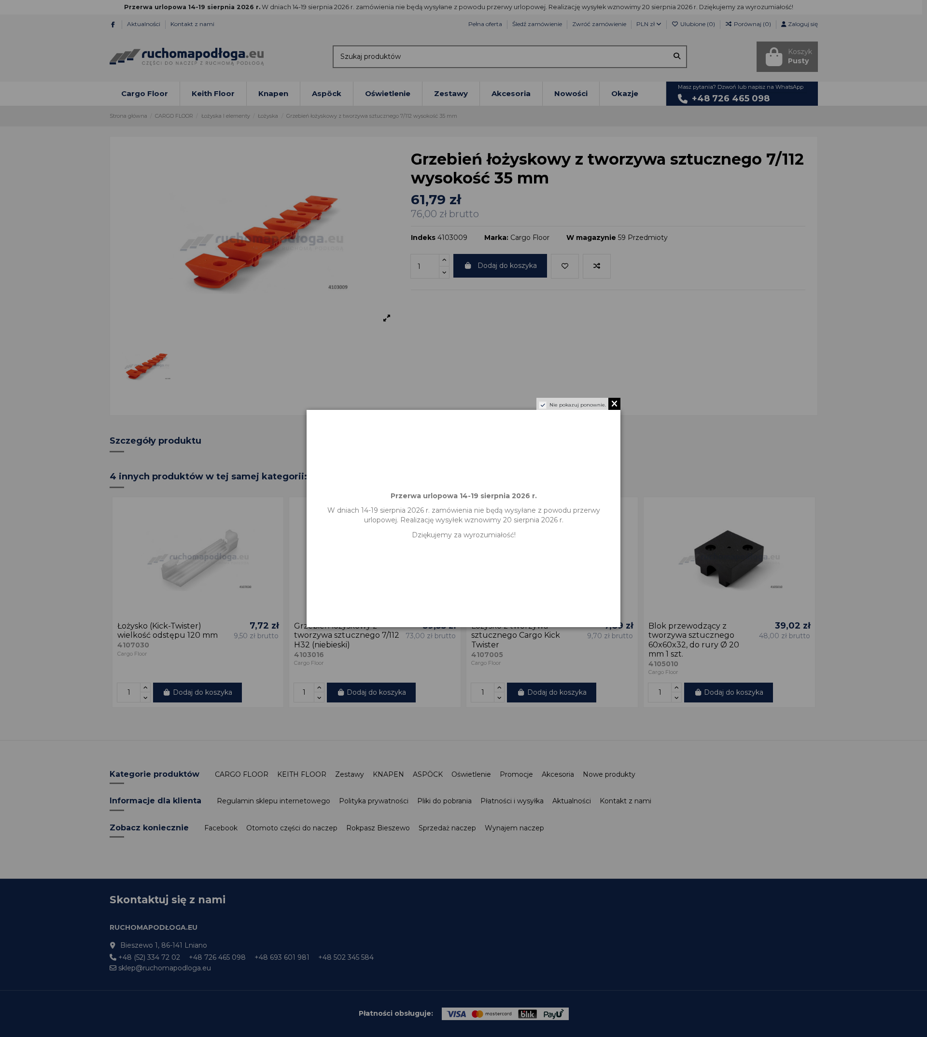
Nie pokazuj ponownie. (577, 405)
